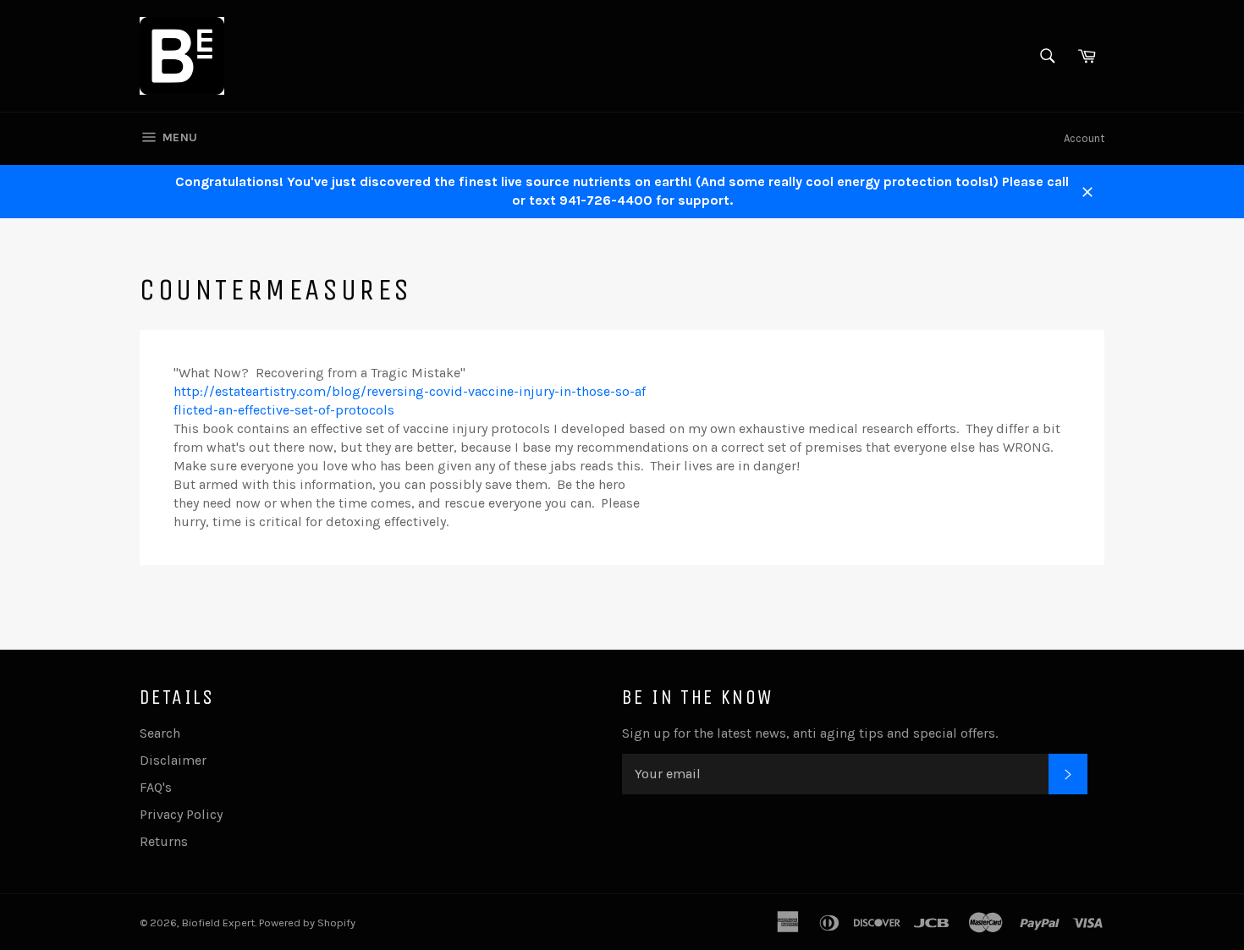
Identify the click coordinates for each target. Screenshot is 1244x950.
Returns (164, 841)
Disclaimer (173, 760)
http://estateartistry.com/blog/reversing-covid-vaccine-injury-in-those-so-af (409, 391)
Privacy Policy (181, 814)
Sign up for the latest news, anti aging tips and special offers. (810, 733)
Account (1084, 138)
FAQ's (156, 787)
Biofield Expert (218, 922)
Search (160, 733)
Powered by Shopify (307, 922)
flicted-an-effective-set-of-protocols (283, 410)
